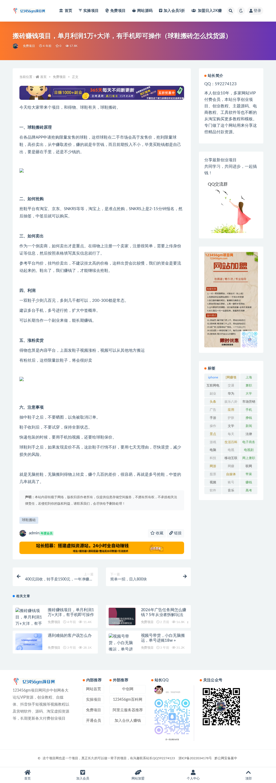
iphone (213, 377)
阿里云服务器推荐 (128, 710)
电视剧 (249, 450)
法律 (249, 434)
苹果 (249, 474)
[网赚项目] (231, 378)
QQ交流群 (218, 184)
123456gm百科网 (127, 700)
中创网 (127, 689)
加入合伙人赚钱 (128, 721)
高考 (249, 490)
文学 (231, 426)
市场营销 (248, 401)
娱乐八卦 (231, 401)
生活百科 (231, 442)
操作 (213, 426)
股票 (213, 474)
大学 (249, 393)
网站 (145, 11)
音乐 (231, 490)
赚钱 (249, 482)
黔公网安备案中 (226, 758)
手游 (213, 417)
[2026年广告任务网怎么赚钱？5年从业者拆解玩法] (122, 621)
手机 (249, 409)
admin (41, 533)
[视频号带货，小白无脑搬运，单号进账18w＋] (122, 646)
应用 (231, 409)
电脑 (213, 450)
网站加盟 (138, 778)
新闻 (249, 426)
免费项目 (118, 11)
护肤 (231, 417)
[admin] (16, 46)
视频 (213, 482)
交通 (231, 385)
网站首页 (93, 689)
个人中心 (193, 778)
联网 (249, 466)
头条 (213, 401)
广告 (213, 409)
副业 (213, 393)
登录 (257, 11)
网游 (213, 466)
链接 (177, 533)
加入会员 (174, 11)
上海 (249, 377)
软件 (213, 490)
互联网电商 (212, 386)
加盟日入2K (210, 11)
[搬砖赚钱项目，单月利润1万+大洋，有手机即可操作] (28, 621)
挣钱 (249, 417)
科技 (213, 458)
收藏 (159, 533)
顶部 (248, 778)
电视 (231, 450)
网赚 (231, 466)
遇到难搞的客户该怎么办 (70, 636)
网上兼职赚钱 (248, 459)
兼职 (249, 385)
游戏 (213, 442)
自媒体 (231, 474)
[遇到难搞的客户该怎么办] (28, 641)
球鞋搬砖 (29, 520)
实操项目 (91, 11)
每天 (231, 434)
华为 (231, 393)
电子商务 (248, 442)
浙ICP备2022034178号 (195, 758)
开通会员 (93, 721)
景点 (213, 434)
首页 (68, 11)
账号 (231, 482)
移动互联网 (231, 459)
